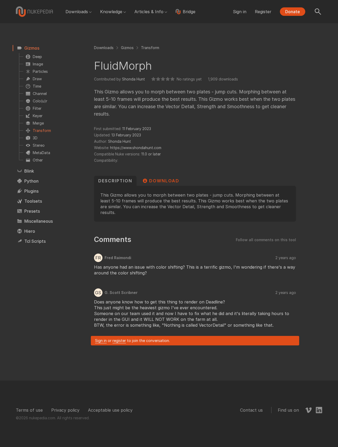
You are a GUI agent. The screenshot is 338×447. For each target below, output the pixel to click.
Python (31, 181)
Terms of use (29, 410)
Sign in (239, 11)
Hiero (29, 231)
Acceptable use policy (110, 410)
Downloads (76, 11)
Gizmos (31, 48)
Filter (37, 108)
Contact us (251, 410)
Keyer (38, 115)
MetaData (41, 152)
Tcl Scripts (35, 241)
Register (263, 11)
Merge (38, 123)
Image (38, 64)
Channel (40, 93)
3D (35, 138)
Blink (29, 171)
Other (38, 160)
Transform (42, 130)
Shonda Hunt (133, 79)
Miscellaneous (38, 221)
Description (115, 180)
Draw (37, 79)
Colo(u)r (40, 101)
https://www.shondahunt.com (135, 147)
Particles (40, 71)
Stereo (39, 145)
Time (37, 86)
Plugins (31, 191)
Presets (32, 211)
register (119, 340)
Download (164, 180)
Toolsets (33, 201)
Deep (37, 56)
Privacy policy (65, 410)
